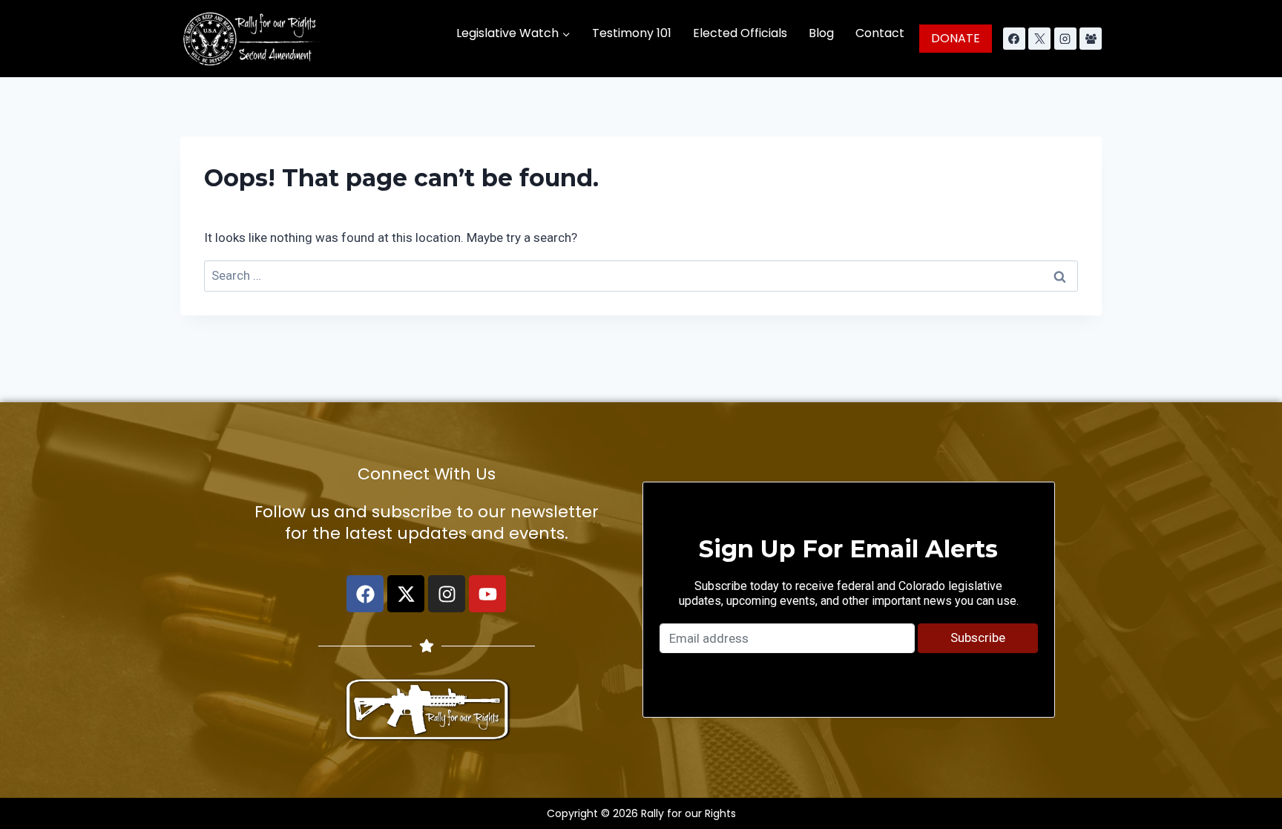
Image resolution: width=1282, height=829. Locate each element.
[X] (1039, 38)
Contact (879, 33)
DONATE (955, 38)
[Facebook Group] (1090, 38)
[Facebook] (1014, 38)
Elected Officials (740, 33)
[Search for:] (641, 275)
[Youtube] (487, 593)
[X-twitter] (405, 593)
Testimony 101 (631, 33)
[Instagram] (1065, 38)
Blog (821, 33)
